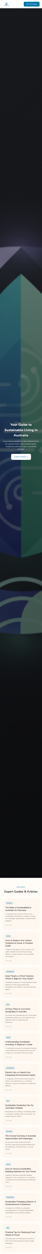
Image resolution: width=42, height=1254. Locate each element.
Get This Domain (31, 4)
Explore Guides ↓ (21, 457)
